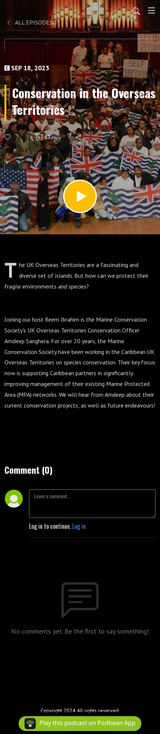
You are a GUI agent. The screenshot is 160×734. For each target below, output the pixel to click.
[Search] (136, 10)
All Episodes (33, 22)
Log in (79, 526)
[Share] (78, 137)
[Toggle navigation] (151, 10)
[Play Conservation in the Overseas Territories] (80, 196)
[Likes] (8, 137)
